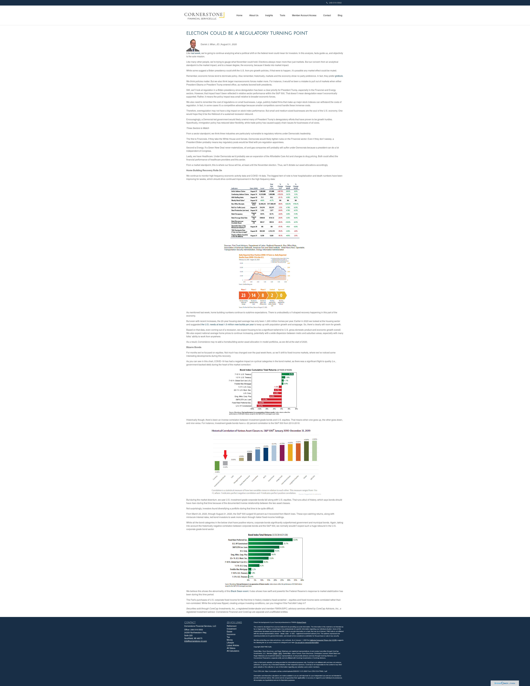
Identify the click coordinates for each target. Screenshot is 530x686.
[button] (254, 15)
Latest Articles (233, 645)
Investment (231, 628)
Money (230, 639)
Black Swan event (239, 591)
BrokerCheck (301, 622)
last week (195, 53)
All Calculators (233, 650)
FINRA (275, 653)
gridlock (339, 75)
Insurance (231, 634)
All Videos (231, 648)
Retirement (231, 626)
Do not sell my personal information (307, 642)
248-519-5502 (335, 2)
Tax (228, 637)
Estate (229, 631)
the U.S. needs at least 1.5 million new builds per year (227, 324)
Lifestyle (230, 642)
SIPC (280, 653)
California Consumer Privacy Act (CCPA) (323, 640)
